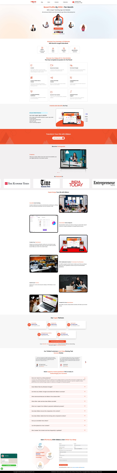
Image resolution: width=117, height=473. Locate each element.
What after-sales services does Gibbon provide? (44, 401)
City (60, 453)
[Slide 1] (57, 172)
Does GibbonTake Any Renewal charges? (42, 387)
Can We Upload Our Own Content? (40, 425)
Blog (42, 2)
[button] (77, 2)
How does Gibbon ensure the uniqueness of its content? (46, 411)
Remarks (60, 457)
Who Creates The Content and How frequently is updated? (47, 430)
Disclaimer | (53, 471)
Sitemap (100, 471)
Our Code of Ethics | (71, 471)
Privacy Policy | (79, 471)
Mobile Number (62, 447)
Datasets (56, 2)
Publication (65, 2)
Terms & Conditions (75, 467)
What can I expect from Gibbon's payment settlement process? (48, 406)
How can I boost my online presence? (41, 378)
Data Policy (82, 467)
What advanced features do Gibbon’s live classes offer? (46, 396)
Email (75, 443)
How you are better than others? (40, 420)
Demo (49, 2)
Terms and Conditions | (61, 471)
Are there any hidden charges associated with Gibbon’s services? (48, 391)
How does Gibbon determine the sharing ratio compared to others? (49, 416)
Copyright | (84, 471)
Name (60, 443)
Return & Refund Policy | (92, 471)
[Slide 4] (59, 172)
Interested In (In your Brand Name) (65, 450)
